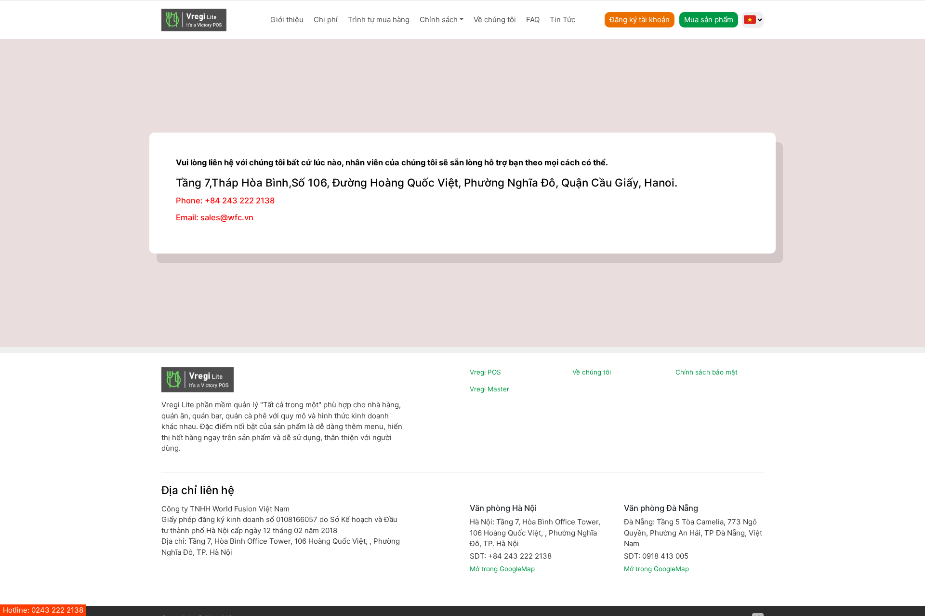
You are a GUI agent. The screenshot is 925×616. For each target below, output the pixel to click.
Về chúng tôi (495, 19)
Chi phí (326, 19)
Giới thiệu (287, 19)
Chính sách (439, 19)
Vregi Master (489, 389)
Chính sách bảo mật (706, 372)
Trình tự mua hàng (379, 19)
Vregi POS (485, 372)
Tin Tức (562, 19)
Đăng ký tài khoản (639, 19)
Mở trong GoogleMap (502, 569)
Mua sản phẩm (708, 19)
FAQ (533, 19)
